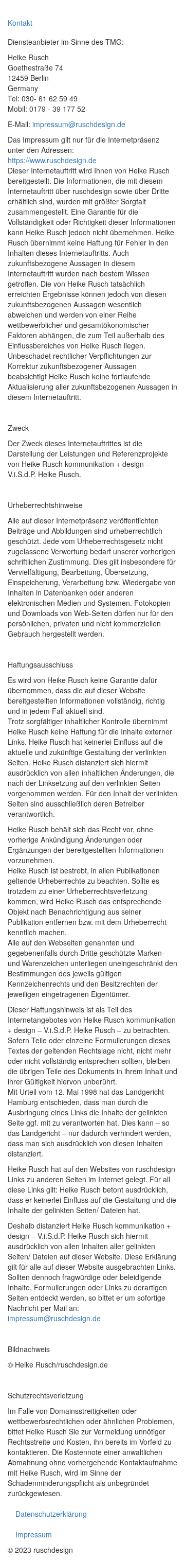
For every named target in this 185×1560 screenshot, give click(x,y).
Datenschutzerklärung (51, 1514)
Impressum (33, 1534)
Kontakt (20, 22)
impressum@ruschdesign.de (78, 124)
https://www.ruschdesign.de (52, 160)
